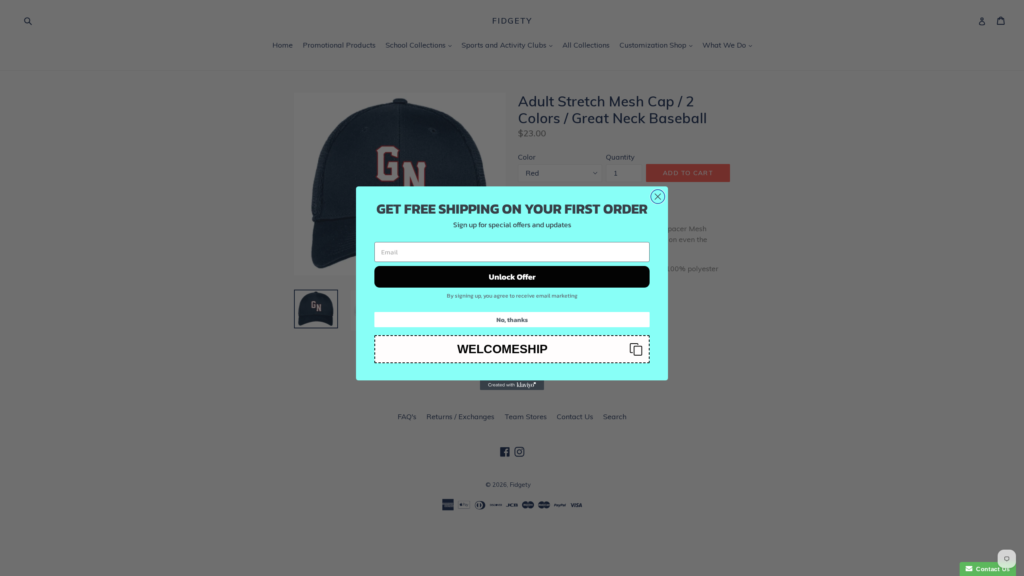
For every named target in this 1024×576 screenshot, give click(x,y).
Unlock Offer (512, 277)
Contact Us (991, 569)
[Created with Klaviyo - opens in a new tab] (512, 385)
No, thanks (512, 319)
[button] (512, 349)
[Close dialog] (658, 197)
